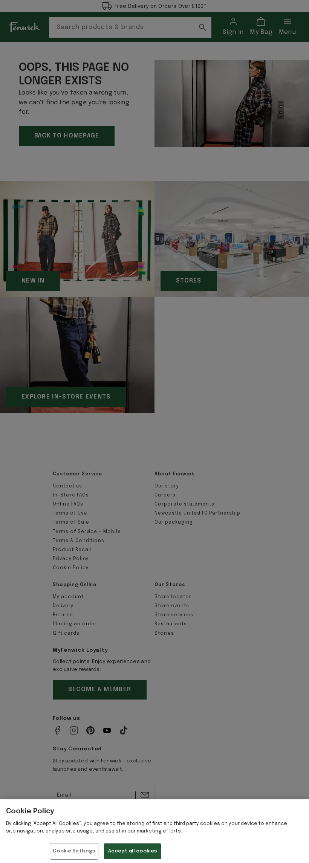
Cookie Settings (74, 851)
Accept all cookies (132, 851)
